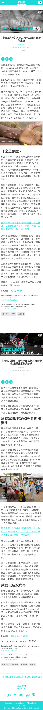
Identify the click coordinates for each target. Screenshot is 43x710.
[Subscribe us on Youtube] (28, 695)
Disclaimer (21, 705)
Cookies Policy (19, 703)
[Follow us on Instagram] (15, 695)
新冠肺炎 (15, 664)
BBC (12, 291)
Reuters (14, 636)
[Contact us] (21, 695)
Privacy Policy (31, 703)
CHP (19, 291)
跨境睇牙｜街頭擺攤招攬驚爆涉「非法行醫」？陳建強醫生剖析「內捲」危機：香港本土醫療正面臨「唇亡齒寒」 (20, 226)
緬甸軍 (32, 664)
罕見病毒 (21, 314)
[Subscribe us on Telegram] (34, 695)
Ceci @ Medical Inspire (23, 47)
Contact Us (8, 703)
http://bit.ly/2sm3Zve (9, 300)
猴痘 (13, 314)
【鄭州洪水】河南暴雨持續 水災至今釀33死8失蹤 (21, 677)
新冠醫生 (24, 664)
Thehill (24, 636)
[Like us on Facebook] (9, 695)
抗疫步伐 (5, 664)
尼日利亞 (5, 314)
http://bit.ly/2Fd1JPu (9, 309)
